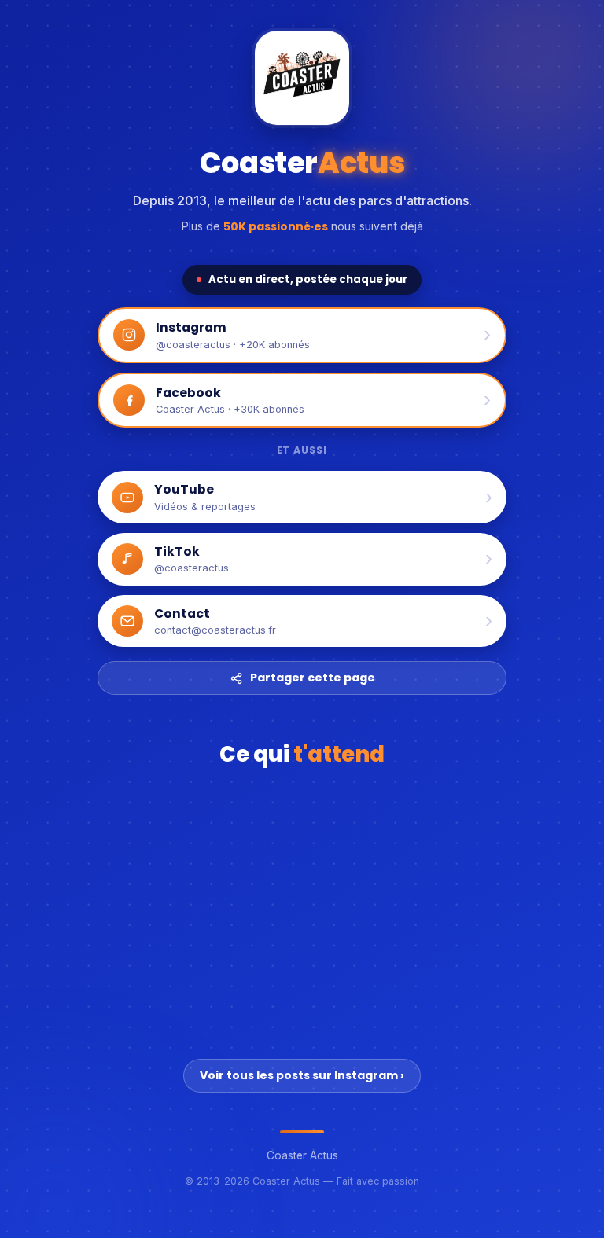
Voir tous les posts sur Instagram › (302, 1075)
